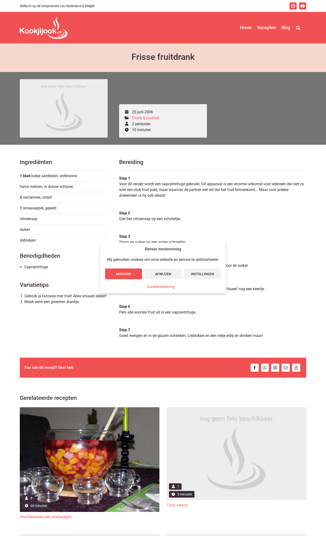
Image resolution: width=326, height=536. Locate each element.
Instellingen (202, 274)
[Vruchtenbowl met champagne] (89, 409)
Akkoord (123, 274)
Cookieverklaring (161, 286)
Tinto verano (177, 505)
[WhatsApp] (265, 367)
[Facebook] (254, 367)
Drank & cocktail (145, 118)
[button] (298, 27)
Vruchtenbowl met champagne (45, 517)
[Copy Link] (296, 367)
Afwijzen (163, 274)
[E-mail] (285, 367)
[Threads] (275, 367)
